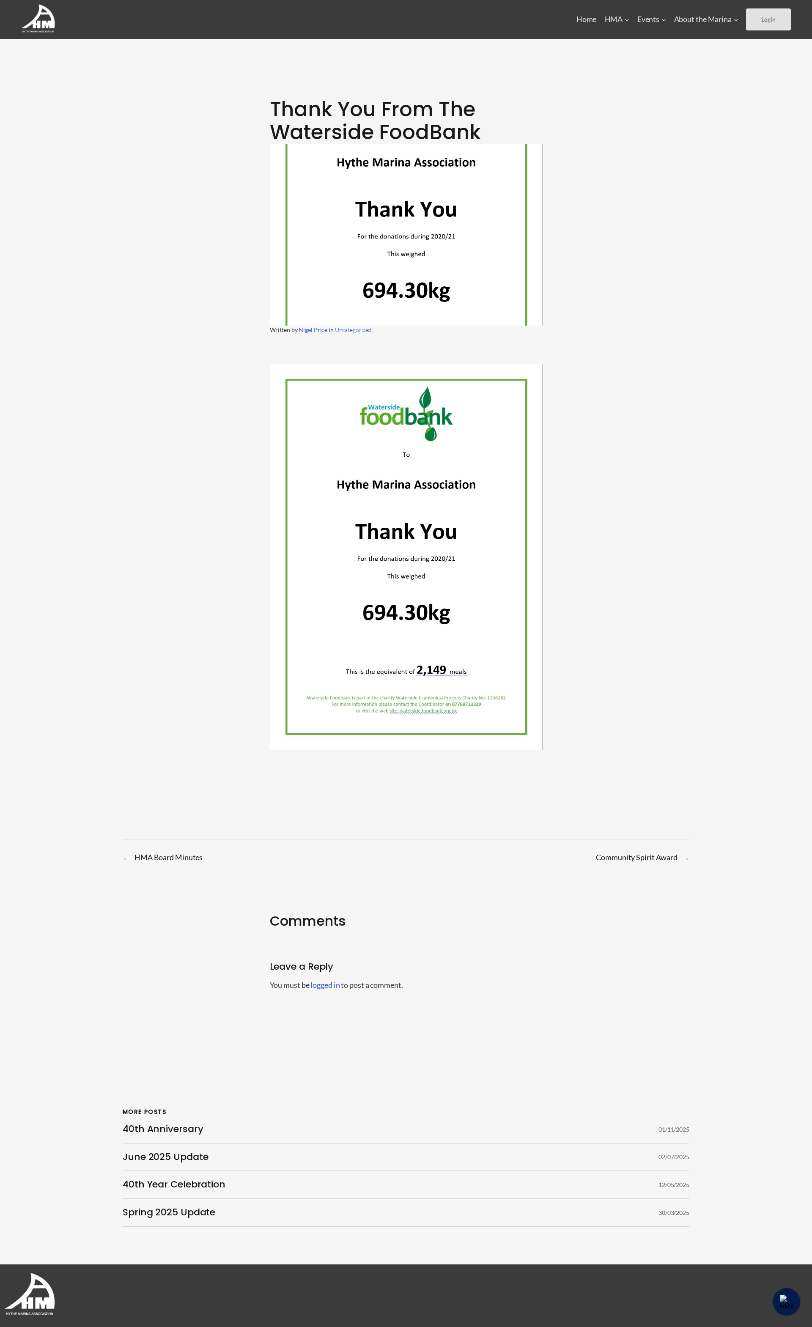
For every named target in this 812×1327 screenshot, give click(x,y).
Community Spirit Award (637, 857)
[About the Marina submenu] (736, 19)
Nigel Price (313, 329)
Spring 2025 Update (169, 1212)
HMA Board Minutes (168, 857)
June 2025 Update (165, 1157)
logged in (325, 985)
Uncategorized (353, 329)
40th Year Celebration (174, 1184)
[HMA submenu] (627, 19)
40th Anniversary (163, 1129)
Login (768, 19)
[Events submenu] (663, 19)
